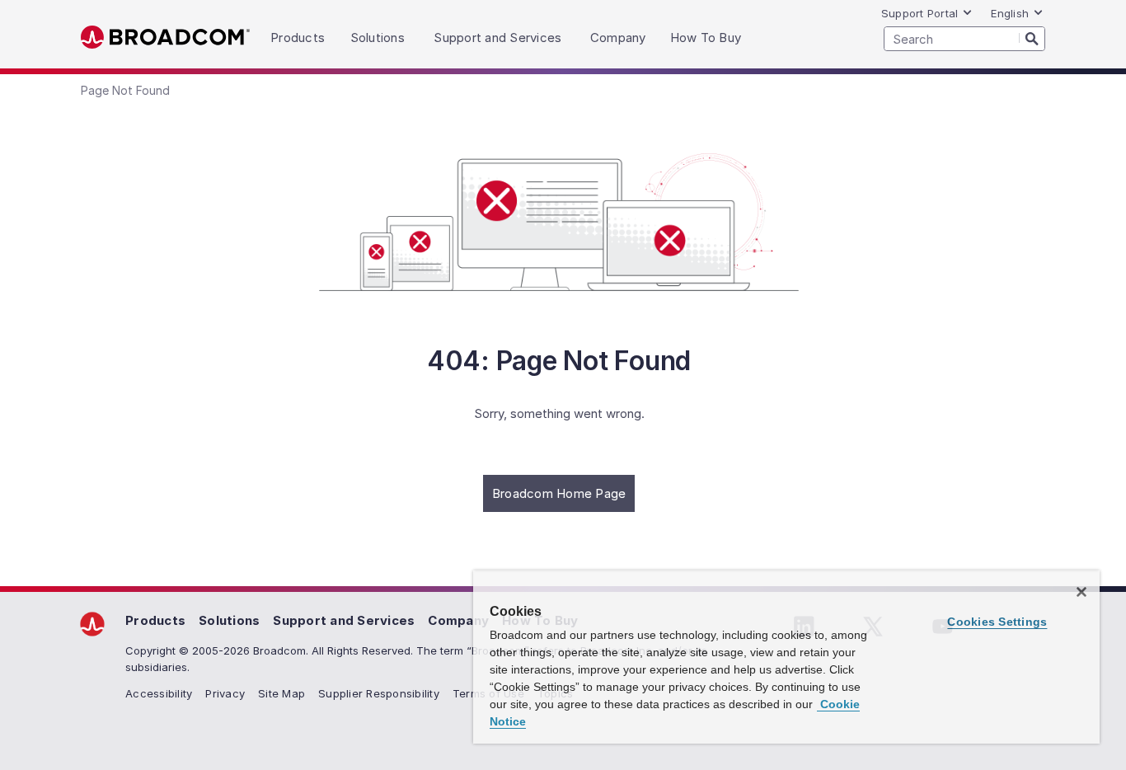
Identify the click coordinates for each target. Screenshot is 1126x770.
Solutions (229, 620)
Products (155, 620)
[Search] (1032, 38)
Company (458, 620)
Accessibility (158, 693)
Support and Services (344, 620)
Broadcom (165, 37)
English (1010, 13)
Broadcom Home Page (559, 493)
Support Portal (920, 13)
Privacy (225, 693)
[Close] (1081, 592)
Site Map (281, 693)
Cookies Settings (997, 621)
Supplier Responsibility (378, 693)
